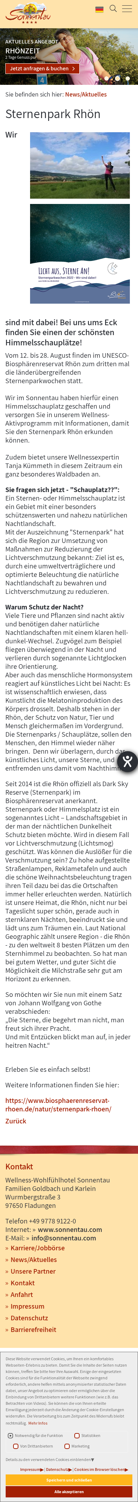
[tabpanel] (69, 56)
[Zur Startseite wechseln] (26, 13)
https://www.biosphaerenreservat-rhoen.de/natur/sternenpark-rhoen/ (58, 1105)
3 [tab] (128, 78)
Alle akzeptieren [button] (69, 1491)
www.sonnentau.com (70, 1229)
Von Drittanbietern (36, 1446)
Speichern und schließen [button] (69, 1480)
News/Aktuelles (86, 94)
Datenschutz (57, 1469)
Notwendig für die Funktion (39, 1435)
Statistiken (90, 1435)
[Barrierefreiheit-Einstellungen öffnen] (127, 761)
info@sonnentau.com (63, 1238)
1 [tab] (106, 78)
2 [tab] (117, 78)
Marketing (80, 1446)
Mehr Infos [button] (37, 1423)
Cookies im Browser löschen (99, 1469)
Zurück (15, 1121)
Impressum (30, 1469)
